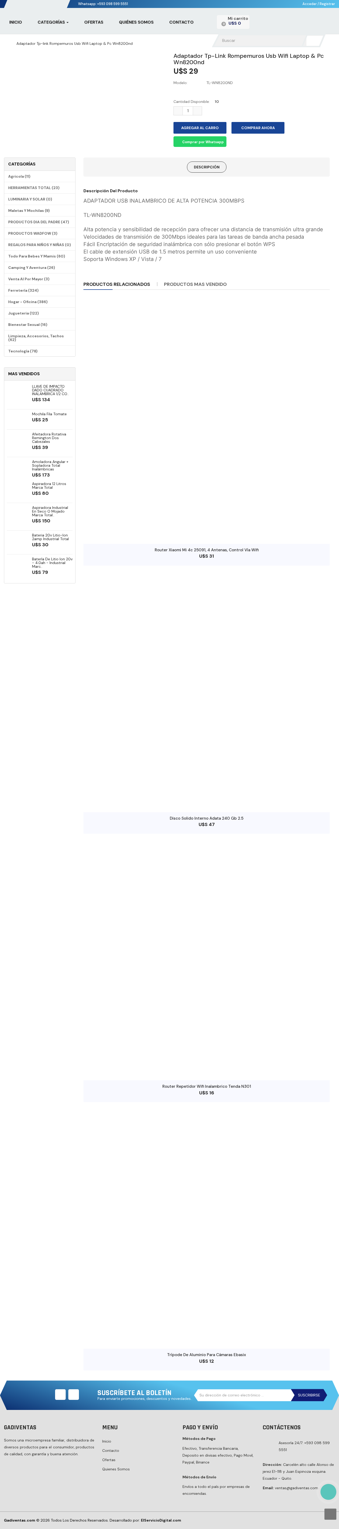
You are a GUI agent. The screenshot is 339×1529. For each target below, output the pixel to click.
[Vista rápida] (211, 536)
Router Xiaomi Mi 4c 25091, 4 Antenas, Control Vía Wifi (206, 550)
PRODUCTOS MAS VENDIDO (195, 284)
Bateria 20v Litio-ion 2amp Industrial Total (50, 537)
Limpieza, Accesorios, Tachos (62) (36, 338)
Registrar (327, 4)
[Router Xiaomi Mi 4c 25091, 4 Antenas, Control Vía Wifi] (206, 420)
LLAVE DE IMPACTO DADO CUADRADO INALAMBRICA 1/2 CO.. (50, 390)
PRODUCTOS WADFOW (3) (32, 233)
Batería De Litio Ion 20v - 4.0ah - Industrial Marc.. (52, 563)
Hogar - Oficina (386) (28, 301)
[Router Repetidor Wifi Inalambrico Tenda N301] (206, 957)
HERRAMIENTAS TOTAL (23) (34, 187)
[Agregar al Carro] (201, 536)
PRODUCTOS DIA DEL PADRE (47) (38, 222)
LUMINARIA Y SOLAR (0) (30, 199)
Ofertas (108, 1459)
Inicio (106, 1441)
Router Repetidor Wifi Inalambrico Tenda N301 (206, 1086)
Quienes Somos (116, 1469)
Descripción (207, 167)
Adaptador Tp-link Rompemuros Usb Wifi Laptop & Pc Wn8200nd (74, 43)
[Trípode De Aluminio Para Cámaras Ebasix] (206, 1225)
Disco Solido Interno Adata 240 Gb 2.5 (206, 818)
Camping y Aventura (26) (31, 267)
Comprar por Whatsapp (202, 142)
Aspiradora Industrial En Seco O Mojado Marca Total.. (50, 511)
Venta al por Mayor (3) (29, 279)
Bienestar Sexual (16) (27, 324)
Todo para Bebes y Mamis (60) (36, 256)
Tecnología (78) (23, 351)
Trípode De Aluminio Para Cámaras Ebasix (206, 1354)
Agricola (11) (19, 176)
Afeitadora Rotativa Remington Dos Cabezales (49, 438)
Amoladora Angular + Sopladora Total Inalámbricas (50, 465)
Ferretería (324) (23, 290)
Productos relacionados (116, 284)
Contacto (110, 1450)
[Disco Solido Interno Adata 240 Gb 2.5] (206, 689)
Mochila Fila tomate (49, 414)
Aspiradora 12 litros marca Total (49, 485)
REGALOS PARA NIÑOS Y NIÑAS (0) (39, 244)
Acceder (310, 4)
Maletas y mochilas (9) (29, 210)
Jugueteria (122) (23, 313)
